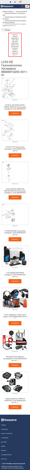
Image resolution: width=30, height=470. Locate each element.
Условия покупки (6, 455)
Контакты (15, 2)
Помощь (3, 450)
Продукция (4, 429)
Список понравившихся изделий (19, 2)
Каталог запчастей (21, 11)
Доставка (10, 2)
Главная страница (7, 11)
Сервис (3, 446)
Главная (3, 425)
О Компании (4, 438)
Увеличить (15, 100)
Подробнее (15, 113)
